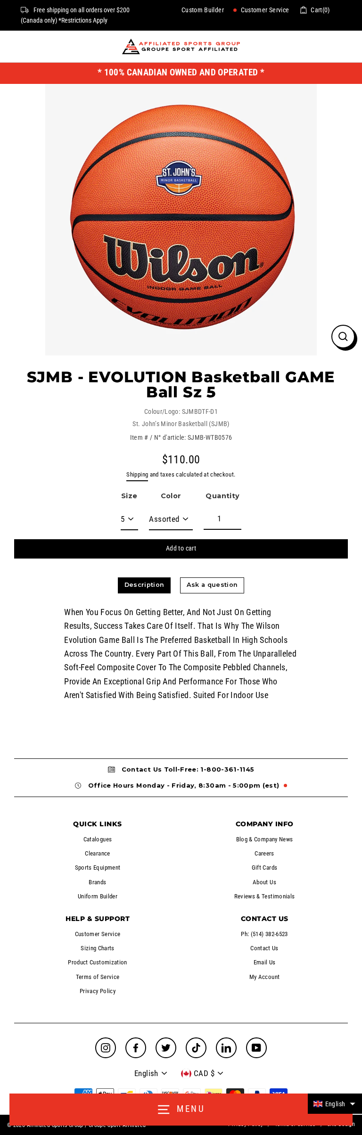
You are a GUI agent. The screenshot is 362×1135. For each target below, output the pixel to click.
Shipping (137, 474)
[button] (335, 1104)
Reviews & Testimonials (264, 896)
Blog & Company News (264, 839)
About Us (264, 882)
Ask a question (212, 584)
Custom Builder (202, 10)
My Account (264, 976)
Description (144, 584)
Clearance (97, 853)
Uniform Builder (97, 896)
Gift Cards (265, 867)
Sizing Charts (98, 948)
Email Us (265, 962)
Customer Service (264, 10)
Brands (97, 882)
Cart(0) (320, 10)
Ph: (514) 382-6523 (264, 934)
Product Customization (97, 962)
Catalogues (97, 839)
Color (171, 496)
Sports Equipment (98, 867)
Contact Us (264, 948)
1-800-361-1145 (227, 769)
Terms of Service (98, 976)
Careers (264, 853)
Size (129, 496)
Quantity (222, 496)
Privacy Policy (97, 991)
